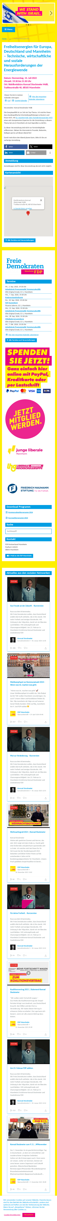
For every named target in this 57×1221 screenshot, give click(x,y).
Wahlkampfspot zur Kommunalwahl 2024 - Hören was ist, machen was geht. (27, 683)
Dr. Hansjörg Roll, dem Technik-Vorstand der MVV (34, 118)
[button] (26, 25)
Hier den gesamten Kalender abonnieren (23, 335)
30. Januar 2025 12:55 (39, 791)
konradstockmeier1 (23, 641)
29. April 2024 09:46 (36, 714)
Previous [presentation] (6, 13)
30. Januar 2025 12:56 (39, 641)
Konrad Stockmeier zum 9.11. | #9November (28, 1145)
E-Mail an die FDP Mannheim (20, 556)
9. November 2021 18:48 (38, 1182)
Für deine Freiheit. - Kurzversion (23, 913)
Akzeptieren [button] (28, 1215)
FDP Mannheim (23, 712)
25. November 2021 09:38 (24, 1027)
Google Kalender (21, 101)
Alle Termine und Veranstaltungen (21, 240)
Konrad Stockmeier (24, 639)
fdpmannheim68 (22, 714)
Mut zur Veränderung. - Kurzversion (24, 756)
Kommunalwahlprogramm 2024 (20, 512)
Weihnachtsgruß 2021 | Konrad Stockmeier (27, 832)
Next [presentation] (51, 13)
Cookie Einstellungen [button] (12, 1215)
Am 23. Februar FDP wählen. (21, 1068)
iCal (9, 101)
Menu (9, 29)
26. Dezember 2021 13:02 (24, 872)
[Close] (41, 200)
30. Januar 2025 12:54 (39, 1103)
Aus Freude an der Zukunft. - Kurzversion (26, 606)
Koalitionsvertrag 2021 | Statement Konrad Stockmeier (27, 991)
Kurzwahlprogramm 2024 (18, 518)
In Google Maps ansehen (23, 208)
